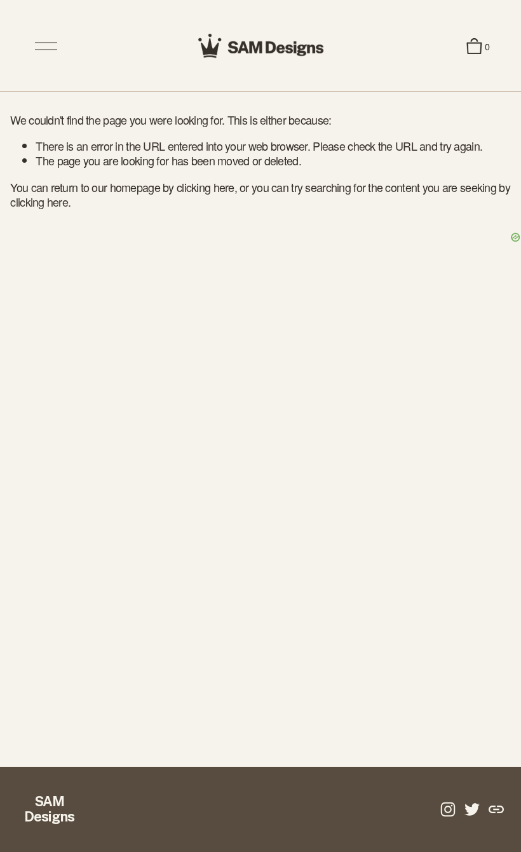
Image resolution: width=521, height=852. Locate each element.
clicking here (205, 187)
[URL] (496, 809)
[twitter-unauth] (472, 809)
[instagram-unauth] (448, 809)
